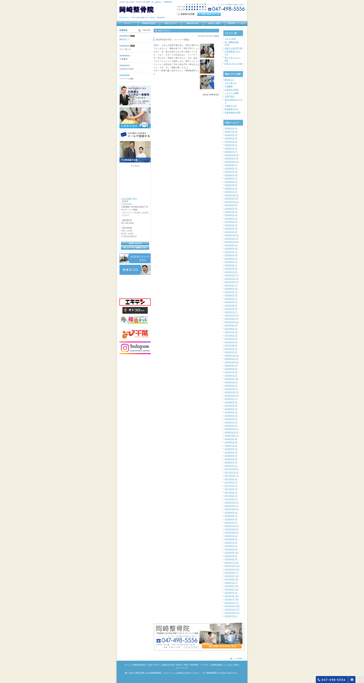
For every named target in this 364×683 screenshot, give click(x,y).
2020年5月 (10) (232, 379)
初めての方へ (171, 23)
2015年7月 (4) (231, 542)
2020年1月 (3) (231, 389)
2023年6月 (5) (231, 255)
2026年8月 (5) (231, 128)
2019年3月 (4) (231, 419)
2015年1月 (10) (232, 563)
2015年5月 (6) (231, 549)
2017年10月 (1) (232, 476)
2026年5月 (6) (231, 138)
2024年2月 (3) (231, 228)
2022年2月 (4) (231, 309)
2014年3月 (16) (232, 596)
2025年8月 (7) (231, 168)
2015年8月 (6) (231, 539)
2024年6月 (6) (231, 215)
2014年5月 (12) (232, 589)
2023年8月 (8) (231, 248)
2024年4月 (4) (231, 222)
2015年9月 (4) (231, 536)
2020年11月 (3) (231, 359)
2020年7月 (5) (231, 372)
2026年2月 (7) (231, 148)
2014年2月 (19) (232, 599)
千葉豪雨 (229, 86)
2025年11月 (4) (231, 158)
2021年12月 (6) (232, 315)
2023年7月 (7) (231, 252)
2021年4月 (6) (231, 342)
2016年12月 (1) (232, 502)
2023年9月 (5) (231, 245)
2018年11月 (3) (231, 432)
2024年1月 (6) (231, 232)
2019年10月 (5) (232, 395)
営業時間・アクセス (236, 23)
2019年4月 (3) (231, 416)
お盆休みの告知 (232, 89)
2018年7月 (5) (231, 446)
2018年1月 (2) (231, 466)
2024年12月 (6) (232, 195)
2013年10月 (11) (232, 613)
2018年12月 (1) (232, 429)
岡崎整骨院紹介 (149, 23)
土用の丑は (230, 96)
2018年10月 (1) (232, 435)
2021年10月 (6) (232, 322)
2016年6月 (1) (231, 516)
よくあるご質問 (231, 665)
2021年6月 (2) (231, 335)
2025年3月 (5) (231, 185)
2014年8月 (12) (232, 579)
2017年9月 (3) (231, 479)
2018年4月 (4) (231, 456)
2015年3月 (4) (231, 556)
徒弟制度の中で (232, 109)
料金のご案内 (214, 23)
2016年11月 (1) (231, 506)
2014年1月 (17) (232, 603)
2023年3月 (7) (231, 265)
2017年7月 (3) (231, 486)
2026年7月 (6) (231, 131)
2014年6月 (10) (232, 586)
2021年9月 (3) (231, 325)
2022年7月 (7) (231, 292)
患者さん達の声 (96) (234, 48)
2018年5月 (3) (231, 452)
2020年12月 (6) (232, 355)
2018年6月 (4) (231, 449)
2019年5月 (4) (231, 412)
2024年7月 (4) (231, 212)
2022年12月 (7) (232, 275)
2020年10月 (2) (232, 362)
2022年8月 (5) (231, 289)
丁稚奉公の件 (231, 106)
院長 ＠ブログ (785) (234, 64)
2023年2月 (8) (231, 268)
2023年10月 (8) (232, 242)
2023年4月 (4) (231, 262)
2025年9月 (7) (231, 165)
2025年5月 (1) (231, 178)
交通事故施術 (216, 665)
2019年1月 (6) (231, 426)
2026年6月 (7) (231, 135)
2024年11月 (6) (231, 198)
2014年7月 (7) (231, 583)
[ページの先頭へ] (236, 657)
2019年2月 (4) (231, 422)
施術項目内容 (192, 23)
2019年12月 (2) (232, 392)
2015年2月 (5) (231, 559)
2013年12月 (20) (232, 606)
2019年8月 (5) (231, 402)
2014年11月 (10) (232, 569)
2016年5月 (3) (231, 519)
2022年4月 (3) (231, 302)
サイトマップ (182, 668)
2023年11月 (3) (231, 238)
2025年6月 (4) (231, 175)
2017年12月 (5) (232, 469)
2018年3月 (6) (231, 459)
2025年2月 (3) (231, 188)
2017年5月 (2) (231, 492)
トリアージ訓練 (232, 93)
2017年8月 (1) (231, 482)
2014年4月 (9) (231, 593)
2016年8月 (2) (231, 512)
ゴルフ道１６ (231, 83)
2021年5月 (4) (231, 339)
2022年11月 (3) (231, 279)
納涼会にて (230, 80)
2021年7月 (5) (231, 332)
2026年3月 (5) (231, 145)
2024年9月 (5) (231, 205)
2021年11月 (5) (231, 319)
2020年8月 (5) (231, 369)
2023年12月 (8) (232, 235)
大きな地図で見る (129, 198)
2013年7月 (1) (231, 616)
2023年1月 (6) (231, 272)
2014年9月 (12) (232, 576)
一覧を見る (146, 30)
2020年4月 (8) (231, 382)
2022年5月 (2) (231, 299)
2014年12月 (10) (232, 566)
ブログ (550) (230, 39)
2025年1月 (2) (231, 192)
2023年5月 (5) (231, 258)
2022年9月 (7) (231, 285)
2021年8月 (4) (231, 329)
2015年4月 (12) (232, 552)
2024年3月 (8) (231, 225)
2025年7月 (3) (231, 172)
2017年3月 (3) (231, 499)
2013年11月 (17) (232, 609)
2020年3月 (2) (231, 385)
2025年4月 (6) (231, 182)
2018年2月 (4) (231, 462)
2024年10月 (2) (232, 202)
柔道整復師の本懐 (233, 112)
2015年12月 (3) (232, 526)
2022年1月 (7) (231, 312)
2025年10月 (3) (232, 162)
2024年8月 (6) (231, 208)
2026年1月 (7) (231, 152)
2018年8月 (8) (231, 442)
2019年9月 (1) (231, 399)
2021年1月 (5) (231, 352)
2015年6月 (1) (231, 546)
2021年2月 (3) (231, 349)
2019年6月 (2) (231, 409)
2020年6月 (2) (231, 375)
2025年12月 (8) (232, 155)
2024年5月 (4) (231, 218)
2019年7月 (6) (231, 405)
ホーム (127, 23)
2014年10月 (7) (232, 572)
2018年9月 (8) (231, 439)
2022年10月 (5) (232, 282)
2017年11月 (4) (231, 472)
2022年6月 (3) (231, 295)
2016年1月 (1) (231, 522)
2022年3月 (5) (231, 305)
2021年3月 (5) (231, 345)
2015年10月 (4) (232, 532)
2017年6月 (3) (231, 489)
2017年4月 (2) (231, 496)
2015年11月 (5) (231, 529)
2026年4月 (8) (231, 142)
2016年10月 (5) (232, 509)
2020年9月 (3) (231, 365)
